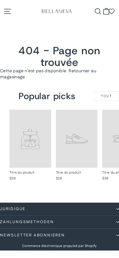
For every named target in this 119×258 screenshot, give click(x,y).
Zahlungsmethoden (27, 222)
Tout (106, 96)
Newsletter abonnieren (32, 235)
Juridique (13, 209)
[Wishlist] (111, 11)
